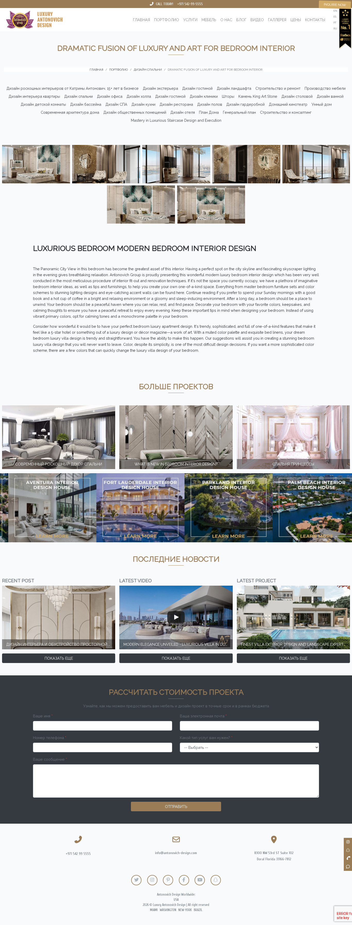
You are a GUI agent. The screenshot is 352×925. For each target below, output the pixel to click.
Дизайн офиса (109, 96)
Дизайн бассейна (85, 104)
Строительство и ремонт (277, 88)
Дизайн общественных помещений (134, 112)
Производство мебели (325, 88)
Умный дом (322, 104)
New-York (185, 910)
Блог (241, 20)
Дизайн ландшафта (234, 88)
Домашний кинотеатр (288, 104)
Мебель (209, 20)
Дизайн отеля (182, 112)
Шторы (228, 96)
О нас (226, 20)
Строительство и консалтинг (286, 112)
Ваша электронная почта (203, 716)
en (335, 10)
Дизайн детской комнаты (43, 104)
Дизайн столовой (297, 96)
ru (335, 28)
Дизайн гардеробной (245, 104)
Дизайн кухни (143, 104)
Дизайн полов (209, 104)
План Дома (209, 112)
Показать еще (59, 658)
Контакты (315, 20)
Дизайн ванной (330, 96)
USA (176, 900)
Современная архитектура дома (70, 112)
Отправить (176, 806)
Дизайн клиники (204, 96)
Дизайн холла (139, 96)
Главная (141, 20)
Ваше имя (43, 716)
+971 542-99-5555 (190, 4)
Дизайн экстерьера (160, 88)
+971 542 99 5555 (78, 854)
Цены (295, 20)
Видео (257, 20)
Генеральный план (239, 112)
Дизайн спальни (78, 96)
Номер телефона (49, 737)
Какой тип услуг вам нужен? (206, 737)
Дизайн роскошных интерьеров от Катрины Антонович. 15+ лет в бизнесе (72, 88)
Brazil (198, 910)
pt (334, 22)
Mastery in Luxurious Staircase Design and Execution (176, 120)
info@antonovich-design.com (176, 853)
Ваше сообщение (50, 759)
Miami (154, 910)
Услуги (190, 20)
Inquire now (335, 4)
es (334, 16)
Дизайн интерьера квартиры (34, 96)
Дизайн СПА (116, 104)
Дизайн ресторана (176, 104)
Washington (168, 910)
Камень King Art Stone (257, 96)
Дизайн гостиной (197, 88)
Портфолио (166, 20)
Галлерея (277, 20)
